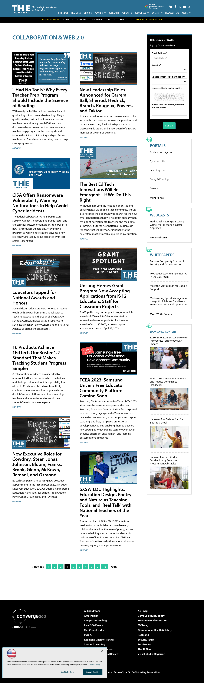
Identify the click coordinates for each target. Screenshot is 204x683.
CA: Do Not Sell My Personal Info (144, 672)
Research (114, 13)
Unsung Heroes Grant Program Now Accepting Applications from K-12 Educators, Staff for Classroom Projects (105, 295)
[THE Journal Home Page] (34, 9)
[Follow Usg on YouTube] (184, 6)
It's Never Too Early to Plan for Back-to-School (166, 421)
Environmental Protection (152, 620)
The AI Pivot (145, 649)
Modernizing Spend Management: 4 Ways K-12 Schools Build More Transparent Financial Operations (169, 301)
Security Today (146, 639)
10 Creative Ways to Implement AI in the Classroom (168, 275)
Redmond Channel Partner (99, 639)
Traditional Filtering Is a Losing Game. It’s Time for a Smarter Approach (167, 225)
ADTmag (143, 611)
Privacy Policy (175, 88)
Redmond (143, 635)
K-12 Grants (83, 19)
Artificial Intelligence (161, 152)
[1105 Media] (30, 643)
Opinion (88, 13)
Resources (140, 13)
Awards (99, 13)
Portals (158, 145)
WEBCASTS (159, 215)
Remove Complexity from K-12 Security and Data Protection (167, 263)
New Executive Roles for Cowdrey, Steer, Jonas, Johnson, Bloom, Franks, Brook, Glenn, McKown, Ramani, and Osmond (37, 464)
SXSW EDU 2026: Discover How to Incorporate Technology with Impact (169, 341)
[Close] (102, 650)
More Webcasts (158, 237)
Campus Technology (95, 620)
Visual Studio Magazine (151, 654)
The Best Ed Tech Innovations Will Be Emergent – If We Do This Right (105, 192)
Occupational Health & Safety (155, 630)
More (185, 13)
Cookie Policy (94, 664)
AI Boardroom (92, 611)
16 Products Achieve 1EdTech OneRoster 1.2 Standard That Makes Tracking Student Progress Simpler (39, 357)
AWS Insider (91, 615)
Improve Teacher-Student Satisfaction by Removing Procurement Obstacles (164, 460)
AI (115, 19)
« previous (38, 566)
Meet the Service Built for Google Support (168, 287)
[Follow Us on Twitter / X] (180, 7)
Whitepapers (162, 254)
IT (131, 19)
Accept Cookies (92, 672)
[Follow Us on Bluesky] (170, 6)
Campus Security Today (151, 615)
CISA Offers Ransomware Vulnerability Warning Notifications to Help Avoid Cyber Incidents (40, 203)
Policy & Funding (159, 179)
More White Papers (161, 314)
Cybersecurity (157, 161)
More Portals (157, 197)
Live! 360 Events (93, 625)
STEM (108, 19)
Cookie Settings (67, 672)
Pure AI (88, 635)
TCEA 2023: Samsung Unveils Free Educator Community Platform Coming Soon (102, 388)
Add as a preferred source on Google (156, 6)
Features (76, 13)
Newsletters (172, 13)
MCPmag (143, 625)
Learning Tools (158, 170)
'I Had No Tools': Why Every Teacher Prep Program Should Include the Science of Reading (40, 97)
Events (156, 13)
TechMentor (144, 644)
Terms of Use (120, 672)
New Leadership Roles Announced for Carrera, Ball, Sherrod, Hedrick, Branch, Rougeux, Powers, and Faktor (106, 100)
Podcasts (127, 13)
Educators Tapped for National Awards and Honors (34, 297)
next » (114, 566)
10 (104, 566)
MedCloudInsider (94, 630)
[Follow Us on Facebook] (175, 6)
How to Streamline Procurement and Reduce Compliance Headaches (168, 382)
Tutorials (68, 19)
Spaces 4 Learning (94, 644)
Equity (123, 19)
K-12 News (63, 13)
